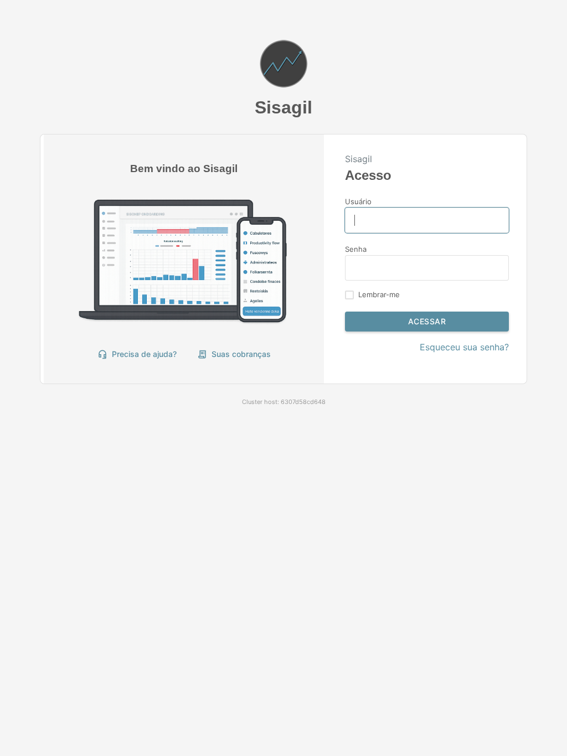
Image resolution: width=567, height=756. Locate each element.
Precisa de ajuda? (137, 354)
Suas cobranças (234, 354)
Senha (356, 249)
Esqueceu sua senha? (464, 347)
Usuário (358, 201)
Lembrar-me (379, 294)
